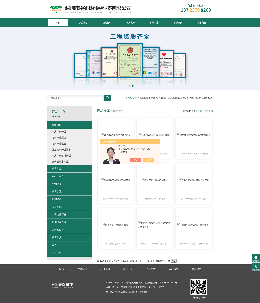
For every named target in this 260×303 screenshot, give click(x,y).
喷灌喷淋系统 (59, 222)
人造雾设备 (58, 230)
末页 (152, 261)
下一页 (146, 261)
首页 (200, 111)
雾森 (54, 245)
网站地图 (143, 292)
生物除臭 (57, 184)
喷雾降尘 (57, 168)
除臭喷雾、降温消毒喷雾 (155, 198)
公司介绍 (107, 22)
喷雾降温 (57, 199)
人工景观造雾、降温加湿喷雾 (194, 198)
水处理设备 (58, 176)
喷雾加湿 (57, 191)
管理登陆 (133, 292)
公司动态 (154, 22)
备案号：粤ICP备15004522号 (164, 283)
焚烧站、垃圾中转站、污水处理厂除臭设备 (155, 243)
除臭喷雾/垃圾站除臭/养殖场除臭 (194, 153)
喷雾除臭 (57, 237)
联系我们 (201, 22)
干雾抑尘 (57, 252)
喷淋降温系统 (59, 137)
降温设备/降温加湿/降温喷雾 (115, 198)
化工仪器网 (121, 292)
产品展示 (83, 22)
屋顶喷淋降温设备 (61, 149)
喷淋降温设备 (59, 143)
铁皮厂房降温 (59, 131)
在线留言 (178, 22)
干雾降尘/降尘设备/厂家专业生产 (194, 243)
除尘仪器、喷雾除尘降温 (116, 243)
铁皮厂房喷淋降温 (61, 155)
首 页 (61, 269)
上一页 (138, 261)
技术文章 (131, 22)
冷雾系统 (57, 207)
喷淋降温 (57, 125)
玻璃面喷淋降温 (60, 161)
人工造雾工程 (59, 214)
